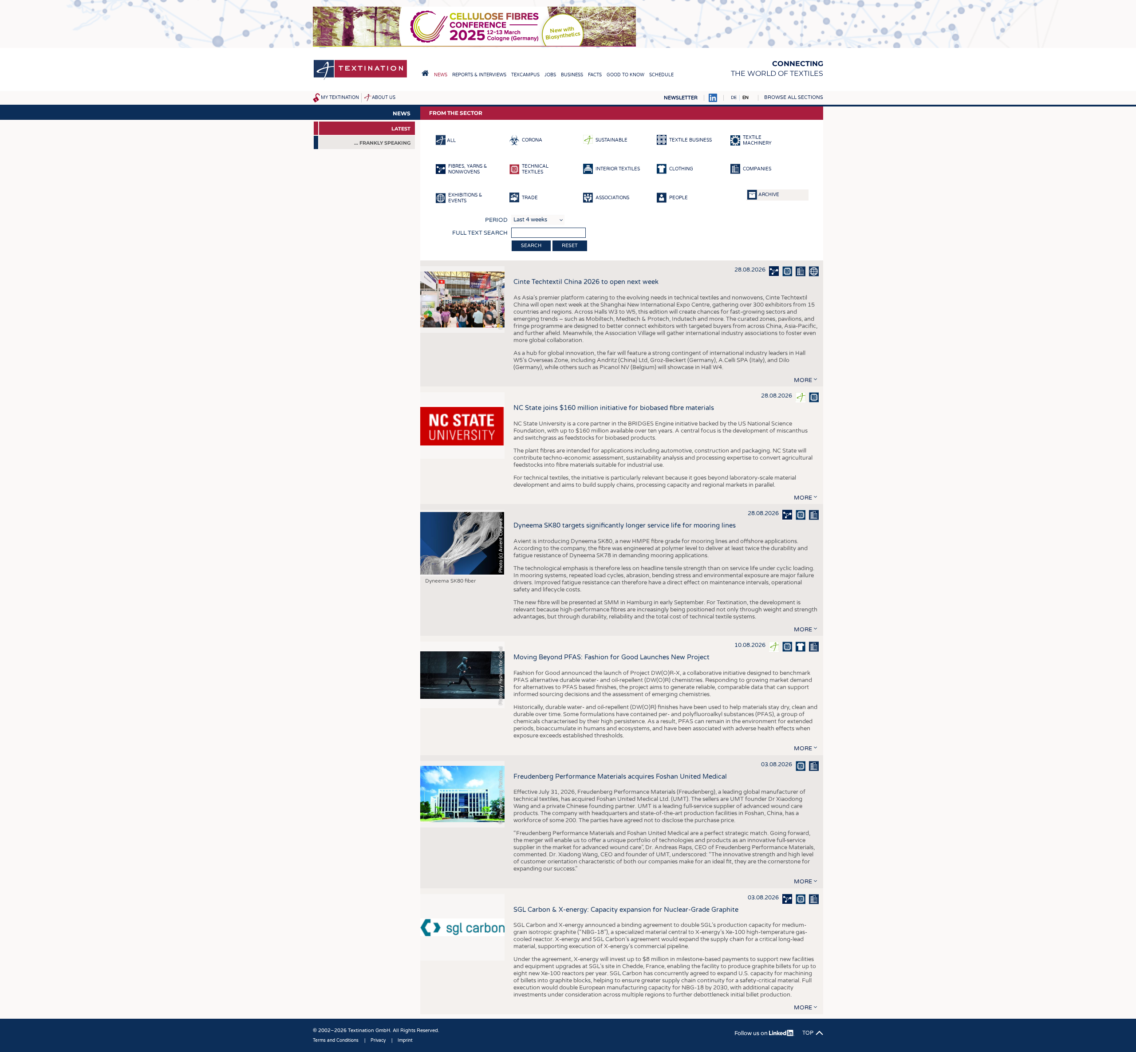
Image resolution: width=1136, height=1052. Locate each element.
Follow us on (751, 1033)
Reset (570, 245)
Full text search (480, 232)
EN (745, 97)
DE (734, 97)
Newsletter (681, 98)
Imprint (405, 1040)
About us (383, 97)
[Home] (360, 79)
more (803, 380)
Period (496, 220)
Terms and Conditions (336, 1040)
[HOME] (425, 73)
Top (807, 1033)
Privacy (378, 1040)
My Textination (340, 97)
